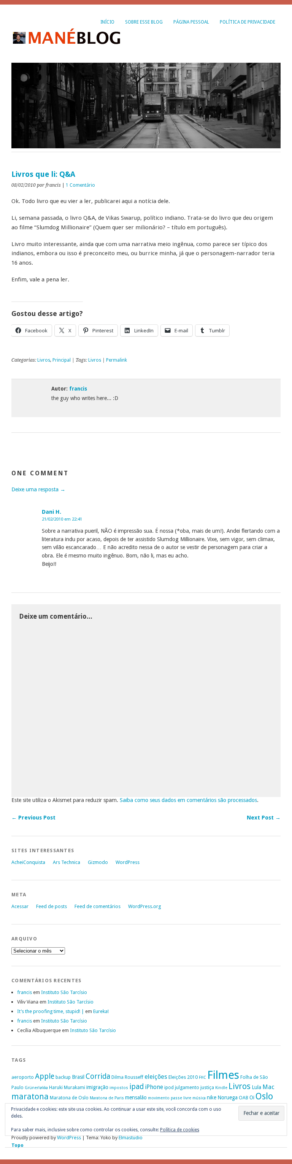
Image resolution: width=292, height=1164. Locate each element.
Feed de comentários (98, 906)
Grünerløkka (36, 1087)
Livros (43, 360)
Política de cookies (179, 1129)
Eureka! (101, 1011)
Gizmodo (98, 862)
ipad (136, 1086)
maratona (30, 1096)
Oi (251, 1097)
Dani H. (51, 511)
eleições (155, 1076)
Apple (44, 1076)
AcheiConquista (28, 862)
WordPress (128, 862)
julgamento (187, 1087)
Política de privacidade (247, 22)
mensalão (136, 1097)
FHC (202, 1077)
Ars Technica (66, 862)
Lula (256, 1087)
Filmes (223, 1075)
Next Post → (264, 818)
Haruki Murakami (67, 1087)
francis (78, 389)
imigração (97, 1087)
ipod (169, 1087)
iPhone (154, 1087)
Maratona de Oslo (69, 1097)
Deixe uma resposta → (38, 489)
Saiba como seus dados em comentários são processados (188, 800)
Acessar (20, 906)
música (199, 1098)
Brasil (78, 1077)
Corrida (98, 1076)
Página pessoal (191, 22)
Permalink (116, 360)
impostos (119, 1087)
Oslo (264, 1096)
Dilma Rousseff (127, 1077)
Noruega (227, 1097)
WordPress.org (144, 906)
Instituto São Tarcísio (64, 992)
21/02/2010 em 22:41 (62, 519)
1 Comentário (80, 185)
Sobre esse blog (144, 22)
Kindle (221, 1087)
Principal (61, 360)
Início (107, 22)
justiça (207, 1087)
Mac (268, 1087)
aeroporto (22, 1077)
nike (211, 1097)
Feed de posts (51, 906)
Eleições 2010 (183, 1077)
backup (63, 1077)
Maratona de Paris (107, 1098)
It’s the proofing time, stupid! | (50, 1011)
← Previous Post (33, 818)
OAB (243, 1097)
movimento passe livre (169, 1098)
